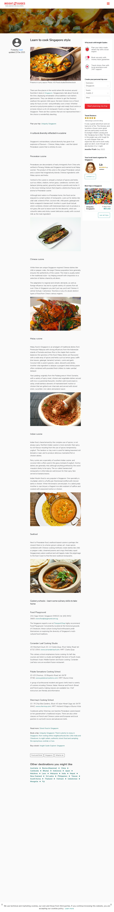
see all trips (104, 215)
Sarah (21, 50)
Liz (101, 164)
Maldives (34, 773)
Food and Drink (36, 755)
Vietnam (60, 779)
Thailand (48, 779)
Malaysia (54, 773)
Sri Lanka (50, 776)
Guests (88, 90)
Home (6, 31)
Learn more (69, 908)
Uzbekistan (72, 779)
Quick (20, 31)
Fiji (43, 781)
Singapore (48, 755)
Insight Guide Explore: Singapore (52, 745)
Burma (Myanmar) (49, 768)
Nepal (72, 773)
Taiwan (74, 776)
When (88, 97)
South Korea (35, 779)
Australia (34, 768)
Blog (13, 31)
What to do (59, 755)
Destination (89, 83)
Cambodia (34, 771)
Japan (67, 771)
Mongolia (34, 781)
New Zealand (36, 776)
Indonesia (57, 771)
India (64, 773)
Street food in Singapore (49, 728)
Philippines (62, 776)
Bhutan (46, 771)
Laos (44, 773)
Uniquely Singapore (48, 124)
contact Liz (90, 176)
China (63, 768)
